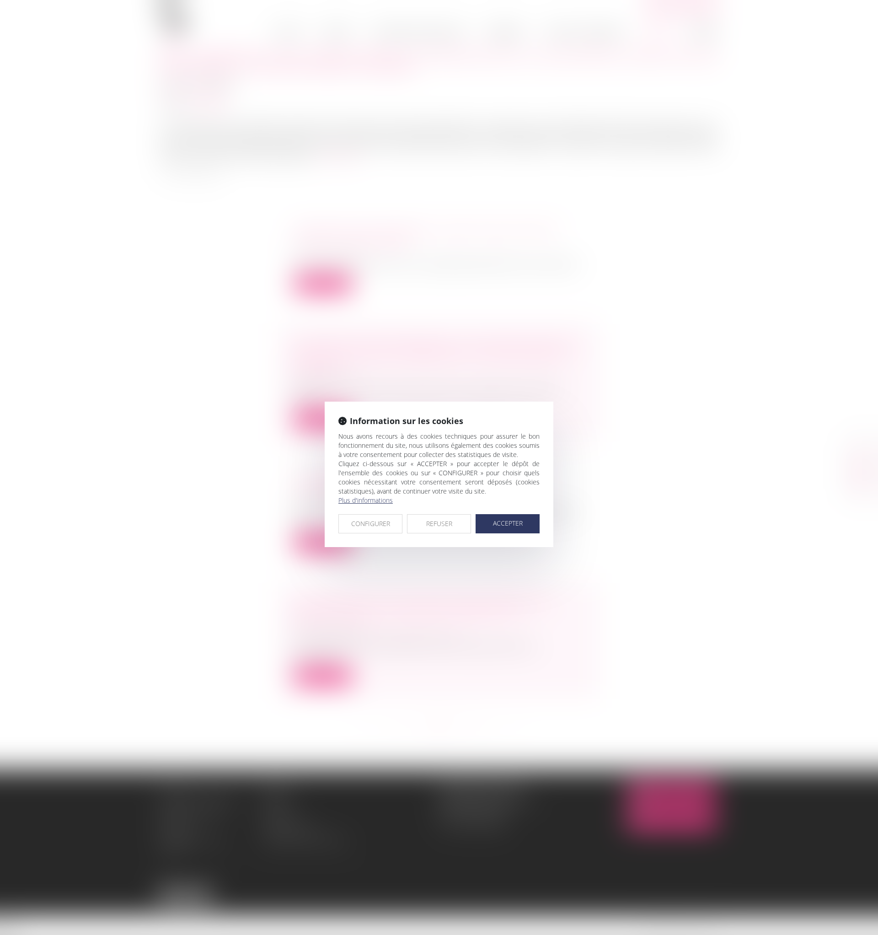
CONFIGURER (370, 523)
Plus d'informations (365, 500)
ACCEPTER (508, 523)
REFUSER (439, 523)
